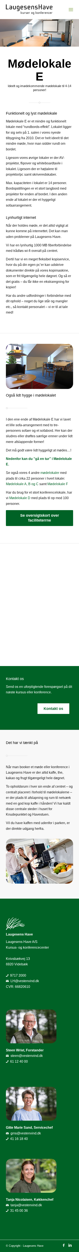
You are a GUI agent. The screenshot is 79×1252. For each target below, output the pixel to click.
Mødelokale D (19, 498)
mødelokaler (49, 473)
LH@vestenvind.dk (25, 981)
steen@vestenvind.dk (27, 1056)
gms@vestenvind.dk (26, 1133)
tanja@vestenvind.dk (26, 1205)
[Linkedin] (70, 1245)
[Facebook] (63, 1245)
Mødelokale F (57, 484)
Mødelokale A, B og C (22, 484)
